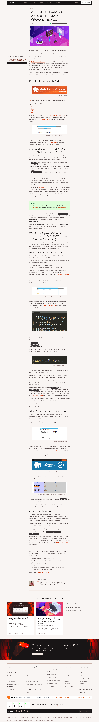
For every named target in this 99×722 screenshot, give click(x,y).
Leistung (9, 678)
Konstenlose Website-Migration (52, 670)
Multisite (28, 692)
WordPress (69, 603)
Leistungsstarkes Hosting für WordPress (18, 619)
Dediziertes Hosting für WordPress (13, 685)
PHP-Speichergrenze (44, 187)
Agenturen (29, 670)
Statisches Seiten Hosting (84, 697)
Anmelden (76, 2)
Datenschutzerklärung (44, 705)
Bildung (28, 676)
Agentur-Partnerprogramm (53, 680)
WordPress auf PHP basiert (38, 61)
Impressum (82, 692)
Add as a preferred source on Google (59, 23)
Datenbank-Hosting (69, 697)
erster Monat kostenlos (44, 572)
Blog (65, 670)
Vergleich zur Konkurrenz (67, 682)
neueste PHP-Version (63, 274)
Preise (8, 670)
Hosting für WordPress (13, 673)
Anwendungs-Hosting (57, 697)
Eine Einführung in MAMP (13, 55)
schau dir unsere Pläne (62, 542)
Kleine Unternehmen (31, 678)
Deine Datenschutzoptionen (57, 705)
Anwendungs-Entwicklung (73, 607)
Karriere (81, 673)
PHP (32, 110)
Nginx (32, 108)
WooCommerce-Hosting (32, 681)
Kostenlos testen (86, 2)
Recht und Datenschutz (85, 689)
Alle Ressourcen (68, 686)
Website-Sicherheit (71, 610)
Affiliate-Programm (51, 674)
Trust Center (34, 705)
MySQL (32, 112)
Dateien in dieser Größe (37, 395)
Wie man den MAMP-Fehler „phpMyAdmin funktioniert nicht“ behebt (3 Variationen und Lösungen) (49, 620)
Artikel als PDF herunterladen (17, 62)
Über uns (81, 670)
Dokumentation (68, 678)
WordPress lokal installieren (57, 115)
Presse (81, 686)
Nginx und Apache (45, 119)
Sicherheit (9, 676)
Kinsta (38, 580)
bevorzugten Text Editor (50, 305)
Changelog (67, 676)
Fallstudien (67, 673)
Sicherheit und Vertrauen (83, 682)
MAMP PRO (53, 142)
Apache (33, 107)
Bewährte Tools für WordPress (54, 686)
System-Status (11, 689)
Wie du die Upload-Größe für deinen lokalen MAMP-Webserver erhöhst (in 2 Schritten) (17, 60)
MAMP (31, 8)
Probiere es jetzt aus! (61, 207)
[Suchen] (71, 2)
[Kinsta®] (11, 2)
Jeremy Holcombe (33, 23)
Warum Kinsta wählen (85, 678)
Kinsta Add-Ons (11, 681)
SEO (81, 610)
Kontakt (81, 676)
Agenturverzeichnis (52, 683)
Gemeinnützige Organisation (33, 689)
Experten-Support (51, 677)
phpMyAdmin (59, 450)
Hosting (77, 603)
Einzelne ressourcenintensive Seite (34, 685)
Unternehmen (30, 673)
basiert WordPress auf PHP (52, 177)
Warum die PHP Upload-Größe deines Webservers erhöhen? (15, 57)
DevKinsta (35, 207)
